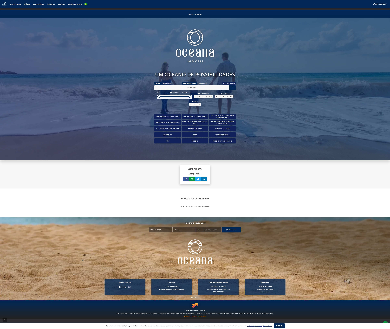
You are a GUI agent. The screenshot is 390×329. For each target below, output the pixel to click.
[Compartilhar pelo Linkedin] (204, 179)
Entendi (279, 326)
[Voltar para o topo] (5, 320)
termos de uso (267, 326)
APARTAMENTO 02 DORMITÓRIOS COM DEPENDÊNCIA (222, 116)
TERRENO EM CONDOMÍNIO (222, 141)
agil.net (202, 310)
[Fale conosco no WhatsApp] (125, 287)
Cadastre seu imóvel (265, 286)
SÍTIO (167, 141)
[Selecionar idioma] (86, 4)
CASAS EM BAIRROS (195, 129)
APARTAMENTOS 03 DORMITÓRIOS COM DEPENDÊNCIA (222, 123)
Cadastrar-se (231, 230)
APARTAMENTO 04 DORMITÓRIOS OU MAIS (195, 123)
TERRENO (195, 141)
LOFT (195, 135)
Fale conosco (265, 292)
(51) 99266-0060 (196, 14)
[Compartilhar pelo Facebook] (186, 179)
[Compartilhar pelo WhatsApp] (192, 179)
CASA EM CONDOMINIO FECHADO (167, 129)
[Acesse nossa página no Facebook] (120, 287)
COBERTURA (167, 135)
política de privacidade (254, 326)
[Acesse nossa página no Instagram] (129, 287)
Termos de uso (202, 316)
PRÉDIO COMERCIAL (222, 135)
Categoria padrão (222, 129)
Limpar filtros (229, 83)
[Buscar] (232, 87)
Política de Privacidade (190, 316)
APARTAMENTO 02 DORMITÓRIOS (195, 117)
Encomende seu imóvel (265, 289)
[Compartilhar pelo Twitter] (198, 179)
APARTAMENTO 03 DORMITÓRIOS (167, 123)
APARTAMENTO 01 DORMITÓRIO (167, 117)
